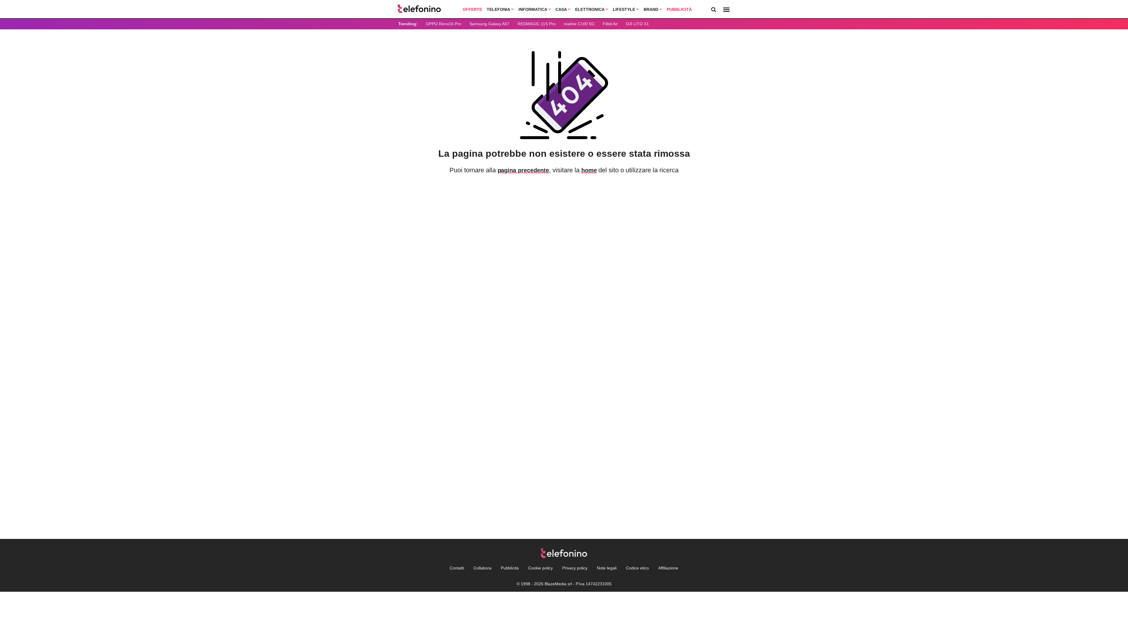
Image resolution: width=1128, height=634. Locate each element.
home (589, 170)
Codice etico (637, 568)
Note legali (607, 568)
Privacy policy (575, 568)
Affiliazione (668, 568)
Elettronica (590, 9)
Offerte (472, 9)
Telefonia (499, 9)
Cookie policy (540, 568)
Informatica (533, 9)
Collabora (482, 568)
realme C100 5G (579, 23)
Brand (651, 9)
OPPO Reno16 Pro (443, 23)
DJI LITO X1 (637, 23)
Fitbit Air (610, 23)
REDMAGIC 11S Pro (536, 23)
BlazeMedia (555, 583)
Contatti (457, 568)
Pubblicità (679, 9)
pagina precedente (523, 170)
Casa (561, 9)
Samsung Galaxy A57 (489, 23)
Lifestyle (624, 9)
